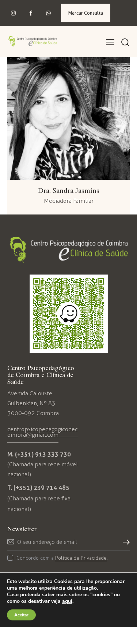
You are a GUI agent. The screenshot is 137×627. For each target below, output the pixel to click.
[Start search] (125, 43)
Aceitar (21, 615)
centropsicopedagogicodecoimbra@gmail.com (42, 432)
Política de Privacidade (81, 558)
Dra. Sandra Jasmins (68, 190)
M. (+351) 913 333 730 (39, 454)
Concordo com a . (62, 558)
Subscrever (124, 545)
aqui (67, 601)
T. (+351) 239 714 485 (38, 487)
